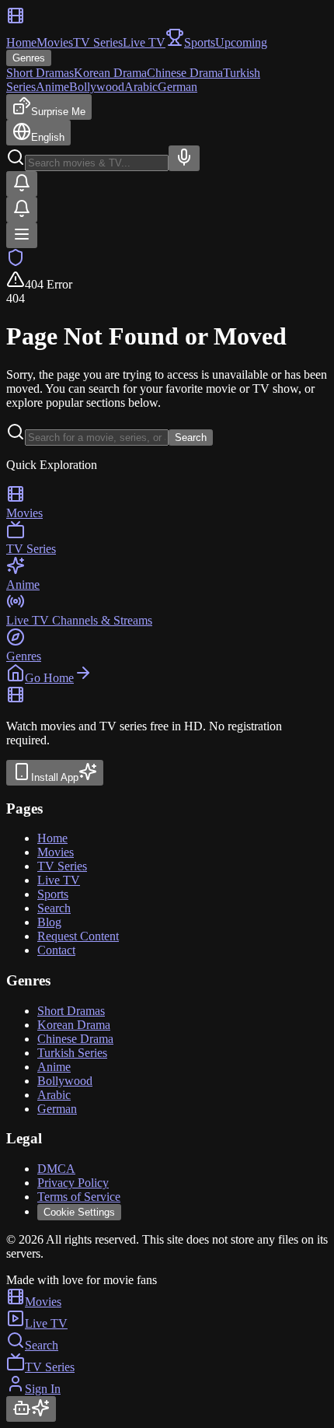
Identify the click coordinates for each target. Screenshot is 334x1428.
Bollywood (96, 86)
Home (21, 42)
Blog (49, 922)
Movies (55, 42)
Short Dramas (40, 72)
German (177, 86)
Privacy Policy (73, 1182)
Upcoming (241, 42)
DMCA (56, 1168)
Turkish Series (72, 1052)
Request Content (78, 936)
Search (191, 437)
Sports (52, 894)
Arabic (141, 86)
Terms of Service (78, 1196)
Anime (52, 86)
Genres (28, 58)
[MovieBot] (31, 1409)
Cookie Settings (79, 1212)
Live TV (144, 42)
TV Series (98, 42)
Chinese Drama (185, 72)
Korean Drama (110, 72)
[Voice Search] (184, 158)
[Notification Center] (21, 184)
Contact (56, 950)
